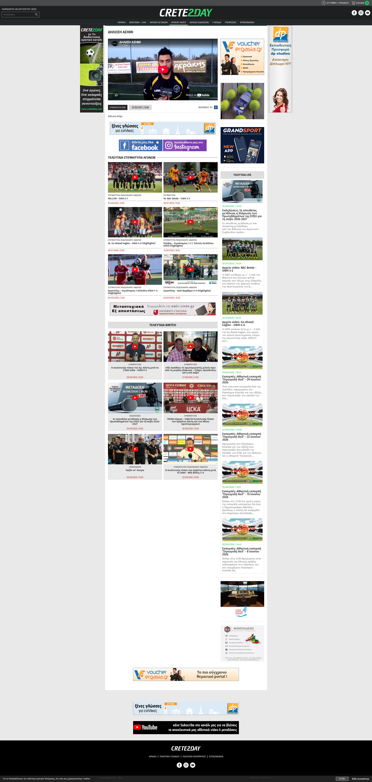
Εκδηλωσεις (135, 416)
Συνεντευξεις (118, 107)
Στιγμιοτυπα (114, 195)
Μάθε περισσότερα (360, 778)
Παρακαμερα (135, 467)
